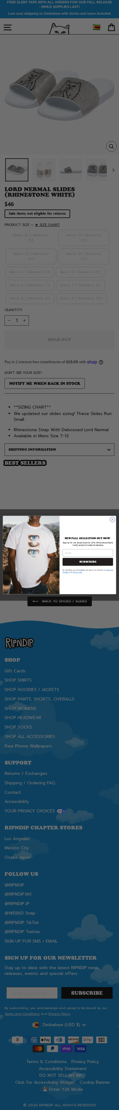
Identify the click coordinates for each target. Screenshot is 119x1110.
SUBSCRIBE (87, 561)
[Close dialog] (112, 519)
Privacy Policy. (78, 572)
